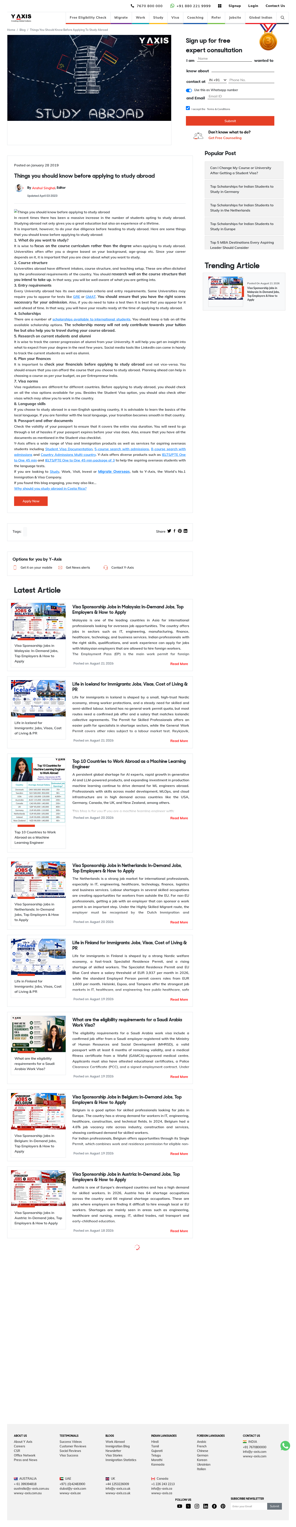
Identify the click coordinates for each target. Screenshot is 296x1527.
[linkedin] (185, 531)
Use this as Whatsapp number (216, 90)
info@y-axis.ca (161, 1500)
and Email (195, 98)
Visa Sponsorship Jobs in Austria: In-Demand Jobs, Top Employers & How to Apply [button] (126, 1177)
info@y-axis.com (254, 1463)
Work (140, 17)
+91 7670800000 (254, 1458)
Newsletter (113, 1462)
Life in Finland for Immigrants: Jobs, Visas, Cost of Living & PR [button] (129, 946)
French (202, 1457)
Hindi (155, 1453)
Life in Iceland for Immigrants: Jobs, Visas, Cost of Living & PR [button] (130, 687)
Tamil (155, 1457)
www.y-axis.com (254, 1467)
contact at (195, 82)
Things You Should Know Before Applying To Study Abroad (69, 29)
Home (11, 29)
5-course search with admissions (121, 449)
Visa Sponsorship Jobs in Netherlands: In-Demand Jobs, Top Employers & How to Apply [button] (127, 869)
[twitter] (169, 531)
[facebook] (174, 531)
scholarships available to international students (91, 319)
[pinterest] (180, 531)
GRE (76, 296)
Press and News (25, 1471)
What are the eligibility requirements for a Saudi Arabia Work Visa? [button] (127, 1023)
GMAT (91, 296)
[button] (32, 567)
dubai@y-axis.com (73, 1500)
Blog (23, 29)
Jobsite (235, 17)
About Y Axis (23, 1453)
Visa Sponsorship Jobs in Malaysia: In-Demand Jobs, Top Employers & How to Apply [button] (128, 610)
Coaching (195, 17)
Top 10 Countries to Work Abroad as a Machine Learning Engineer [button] (129, 764)
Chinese (202, 1462)
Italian (201, 1480)
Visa (175, 17)
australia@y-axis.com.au (31, 1500)
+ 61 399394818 (25, 1495)
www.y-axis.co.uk (118, 1504)
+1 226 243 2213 (163, 1495)
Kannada (157, 1475)
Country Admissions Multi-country (68, 454)
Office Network (24, 1466)
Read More (179, 664)
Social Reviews (70, 1462)
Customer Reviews (73, 1457)
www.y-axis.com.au (28, 1504)
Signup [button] (235, 6)
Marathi (156, 1471)
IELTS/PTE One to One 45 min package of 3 (80, 460)
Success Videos (71, 1453)
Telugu (156, 1466)
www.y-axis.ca (161, 1504)
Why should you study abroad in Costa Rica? (50, 488)
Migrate (121, 17)
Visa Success (69, 1466)
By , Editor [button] (46, 188)
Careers (19, 1457)
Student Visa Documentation (69, 449)
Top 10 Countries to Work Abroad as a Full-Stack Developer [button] (121, 1254)
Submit (230, 121)
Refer (216, 17)
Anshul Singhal (43, 188)
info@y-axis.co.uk (118, 1500)
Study (158, 17)
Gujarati (157, 1462)
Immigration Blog (118, 1457)
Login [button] (253, 6)
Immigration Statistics (121, 1471)
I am (190, 61)
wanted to (263, 61)
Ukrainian (203, 1475)
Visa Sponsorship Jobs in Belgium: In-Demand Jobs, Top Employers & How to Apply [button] (127, 1100)
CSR (17, 1462)
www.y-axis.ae (70, 1504)
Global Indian (260, 17)
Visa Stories (114, 1466)
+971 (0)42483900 (72, 1495)
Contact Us (275, 6)
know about (197, 71)
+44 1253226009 (117, 1495)
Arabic (201, 1453)
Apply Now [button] (31, 501)
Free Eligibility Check (88, 17)
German (202, 1466)
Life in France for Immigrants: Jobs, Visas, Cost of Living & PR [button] (129, 1345)
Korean (202, 1471)
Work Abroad (115, 1453)
